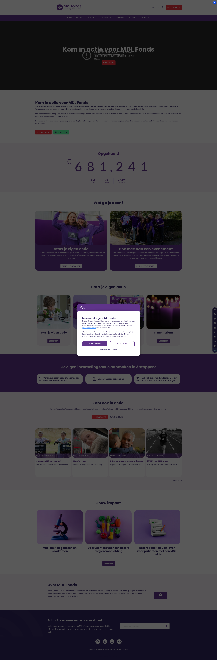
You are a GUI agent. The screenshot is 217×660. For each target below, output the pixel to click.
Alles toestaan (95, 343)
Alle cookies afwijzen (108, 349)
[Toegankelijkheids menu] (214, 2)
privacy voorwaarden (89, 328)
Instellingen (122, 343)
